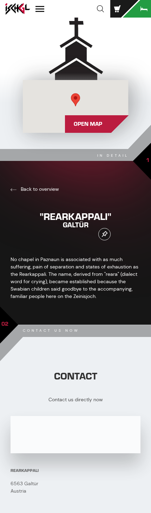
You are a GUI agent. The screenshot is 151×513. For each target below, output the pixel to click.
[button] (100, 9)
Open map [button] (88, 124)
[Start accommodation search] (137, 9)
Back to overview (39, 189)
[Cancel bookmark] (104, 234)
